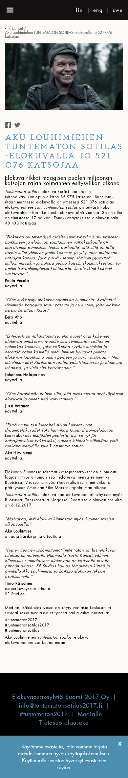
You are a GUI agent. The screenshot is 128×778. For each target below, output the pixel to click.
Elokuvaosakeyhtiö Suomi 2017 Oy (61, 697)
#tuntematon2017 (44, 714)
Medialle (90, 714)
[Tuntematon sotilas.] (6, 28)
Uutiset (17, 28)
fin (79, 10)
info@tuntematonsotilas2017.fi (61, 705)
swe (118, 10)
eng (98, 10)
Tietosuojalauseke (64, 722)
